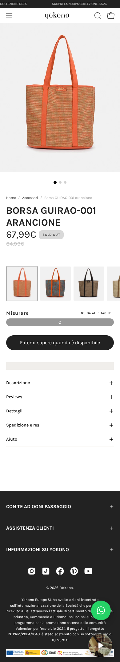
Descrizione (18, 382)
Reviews (14, 396)
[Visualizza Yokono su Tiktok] (45, 571)
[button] (97, 15)
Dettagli (14, 411)
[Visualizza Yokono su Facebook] (60, 571)
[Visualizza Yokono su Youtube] (88, 571)
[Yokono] (57, 14)
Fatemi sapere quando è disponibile (60, 342)
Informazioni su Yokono (37, 549)
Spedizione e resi (23, 425)
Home (11, 198)
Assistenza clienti (30, 528)
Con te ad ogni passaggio (38, 506)
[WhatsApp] (101, 610)
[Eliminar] (111, 630)
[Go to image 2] (60, 182)
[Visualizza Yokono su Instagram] (31, 571)
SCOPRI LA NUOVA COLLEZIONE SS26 (79, 4)
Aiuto (11, 439)
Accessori (30, 198)
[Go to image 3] (65, 182)
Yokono (66, 588)
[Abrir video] (100, 645)
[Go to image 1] (55, 182)
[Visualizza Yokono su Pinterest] (74, 571)
